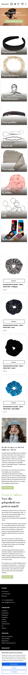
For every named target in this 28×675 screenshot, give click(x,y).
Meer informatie (7, 577)
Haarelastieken (10, 75)
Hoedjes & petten (6, 623)
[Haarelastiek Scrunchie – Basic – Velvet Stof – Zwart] (14, 348)
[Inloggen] (15, 4)
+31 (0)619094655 (8, 600)
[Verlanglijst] (22, 4)
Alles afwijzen (14, 671)
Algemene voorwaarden (7, 636)
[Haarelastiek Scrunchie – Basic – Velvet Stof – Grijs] (14, 307)
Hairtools (7, 145)
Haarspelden (9, 122)
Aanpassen (14, 668)
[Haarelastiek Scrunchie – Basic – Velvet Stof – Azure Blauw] (14, 388)
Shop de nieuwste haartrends (14, 21)
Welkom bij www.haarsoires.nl (9, 643)
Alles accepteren (14, 664)
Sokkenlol (7, 239)
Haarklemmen (10, 98)
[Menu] (25, 4)
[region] (14, 662)
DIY (4, 216)
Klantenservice (5, 640)
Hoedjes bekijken (7, 487)
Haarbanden (9, 52)
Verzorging (8, 169)
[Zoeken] (11, 4)
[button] (14, 281)
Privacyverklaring (6, 638)
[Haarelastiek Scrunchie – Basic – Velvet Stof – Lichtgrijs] (14, 266)
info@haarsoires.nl (9, 602)
